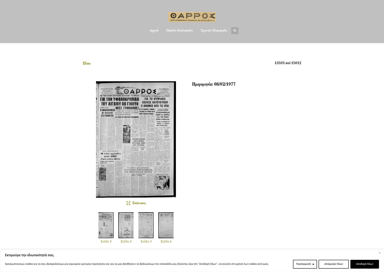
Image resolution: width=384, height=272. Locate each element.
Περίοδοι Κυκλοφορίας (179, 30)
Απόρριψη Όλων (333, 264)
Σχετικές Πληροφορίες (214, 30)
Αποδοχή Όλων (364, 264)
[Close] (379, 252)
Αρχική (154, 30)
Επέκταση (139, 203)
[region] (192, 260)
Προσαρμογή (303, 264)
